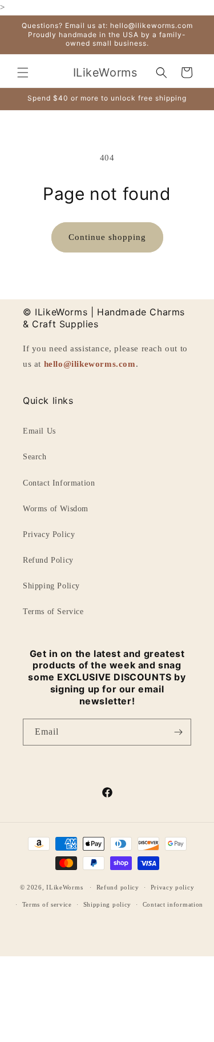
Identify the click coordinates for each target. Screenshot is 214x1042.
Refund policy (117, 887)
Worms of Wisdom (55, 508)
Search (35, 456)
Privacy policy (173, 887)
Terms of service (47, 904)
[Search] (161, 72)
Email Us (39, 431)
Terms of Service (53, 611)
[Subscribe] (178, 732)
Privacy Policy (49, 534)
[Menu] (22, 72)
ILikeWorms (64, 887)
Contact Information (59, 483)
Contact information (173, 904)
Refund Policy (48, 560)
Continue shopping (107, 237)
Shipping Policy (51, 586)
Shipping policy (107, 904)
